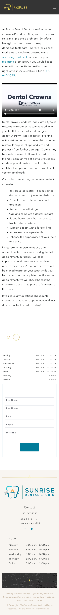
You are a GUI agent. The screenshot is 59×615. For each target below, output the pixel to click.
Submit (29, 447)
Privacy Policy (25, 609)
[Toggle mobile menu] (54, 7)
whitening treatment (14, 57)
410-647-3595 (29, 514)
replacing (8, 62)
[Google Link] (32, 529)
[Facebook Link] (25, 529)
